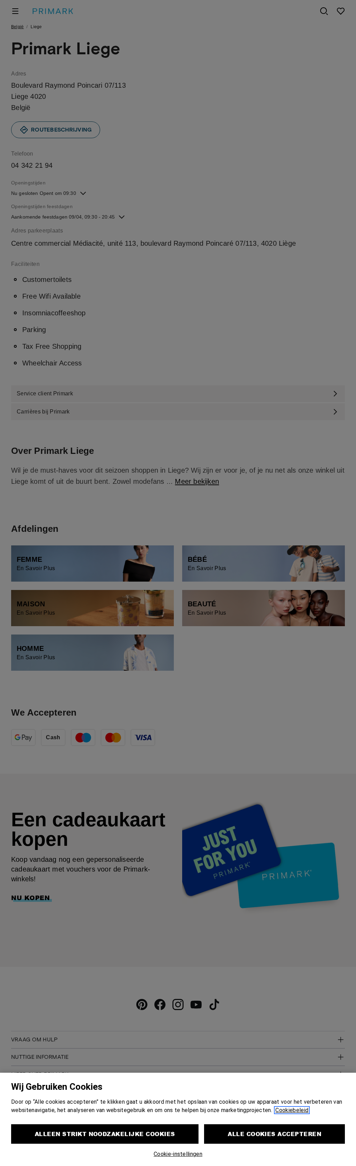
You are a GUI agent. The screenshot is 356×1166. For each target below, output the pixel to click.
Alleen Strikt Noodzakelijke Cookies (105, 1134)
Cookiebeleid (291, 1110)
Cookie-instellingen (178, 1154)
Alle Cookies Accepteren (274, 1134)
